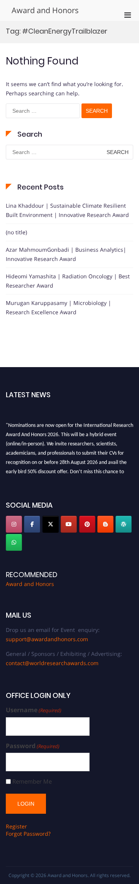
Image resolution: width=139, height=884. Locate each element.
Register (16, 826)
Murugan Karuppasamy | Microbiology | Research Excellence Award (58, 307)
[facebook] (32, 524)
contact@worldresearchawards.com (52, 663)
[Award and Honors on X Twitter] (50, 524)
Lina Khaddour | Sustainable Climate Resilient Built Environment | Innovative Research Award (67, 210)
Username (33, 710)
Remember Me (32, 781)
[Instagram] (14, 524)
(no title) (16, 232)
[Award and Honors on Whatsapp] (14, 542)
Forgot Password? (28, 833)
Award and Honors (45, 10)
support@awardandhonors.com (47, 639)
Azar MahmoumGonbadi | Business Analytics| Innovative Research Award (66, 254)
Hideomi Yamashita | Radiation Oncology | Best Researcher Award (68, 281)
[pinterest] (87, 524)
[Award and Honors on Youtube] (69, 524)
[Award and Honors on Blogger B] (105, 524)
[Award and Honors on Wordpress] (123, 524)
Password (32, 746)
